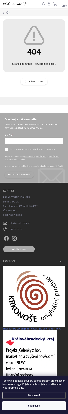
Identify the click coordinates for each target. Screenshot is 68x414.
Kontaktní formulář (19, 249)
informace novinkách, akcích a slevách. (32, 149)
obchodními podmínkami (35, 156)
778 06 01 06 (15, 229)
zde (21, 387)
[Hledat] (43, 4)
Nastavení (34, 395)
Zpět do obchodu (36, 81)
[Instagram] (14, 238)
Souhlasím (34, 405)
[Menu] (64, 4)
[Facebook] (6, 238)
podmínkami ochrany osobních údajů (47, 166)
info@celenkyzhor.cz (19, 223)
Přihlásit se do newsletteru (19, 174)
